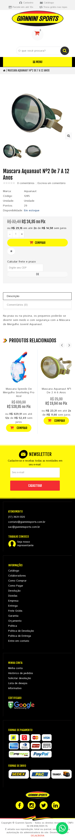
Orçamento (15, 621)
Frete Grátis (15, 611)
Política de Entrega (19, 636)
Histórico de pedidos (20, 673)
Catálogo (13, 571)
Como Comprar (17, 581)
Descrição (13, 296)
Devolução (14, 591)
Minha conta (15, 668)
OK (37, 274)
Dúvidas (12, 596)
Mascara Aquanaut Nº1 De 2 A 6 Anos (56, 391)
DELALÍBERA (37, 835)
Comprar (39, 242)
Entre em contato (18, 641)
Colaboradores (17, 576)
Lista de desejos (17, 683)
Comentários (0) (17, 305)
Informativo (15, 688)
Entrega (13, 606)
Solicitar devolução (19, 678)
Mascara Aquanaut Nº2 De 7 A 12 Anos (29, 70)
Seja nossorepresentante (25, 543)
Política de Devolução (21, 631)
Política (12, 626)
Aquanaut (30, 191)
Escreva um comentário (52, 183)
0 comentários (25, 183)
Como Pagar (15, 586)
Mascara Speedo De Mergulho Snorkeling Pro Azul (18, 392)
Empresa (13, 601)
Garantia (13, 616)
